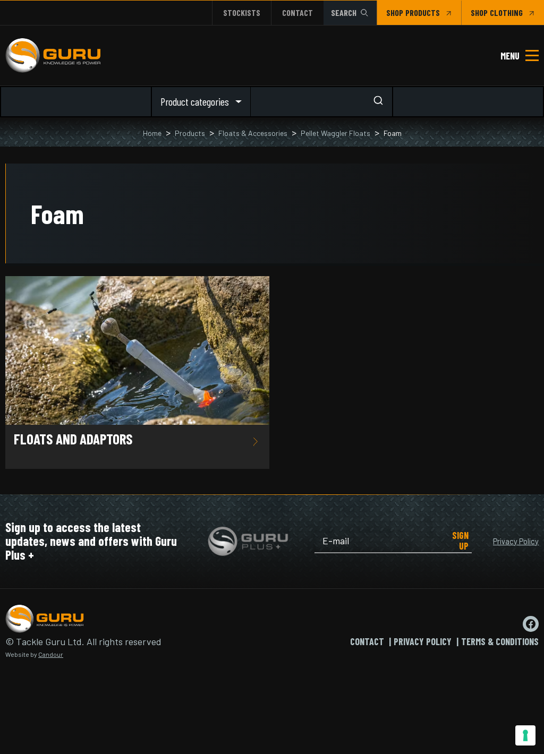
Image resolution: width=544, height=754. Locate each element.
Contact (297, 12)
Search (343, 12)
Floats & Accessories (252, 133)
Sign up (460, 540)
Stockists (241, 12)
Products (190, 133)
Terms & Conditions (500, 641)
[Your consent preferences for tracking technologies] (525, 735)
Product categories (194, 101)
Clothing (506, 12)
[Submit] (381, 101)
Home (152, 133)
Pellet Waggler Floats (335, 133)
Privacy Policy (516, 541)
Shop (394, 12)
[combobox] (321, 101)
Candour (50, 654)
